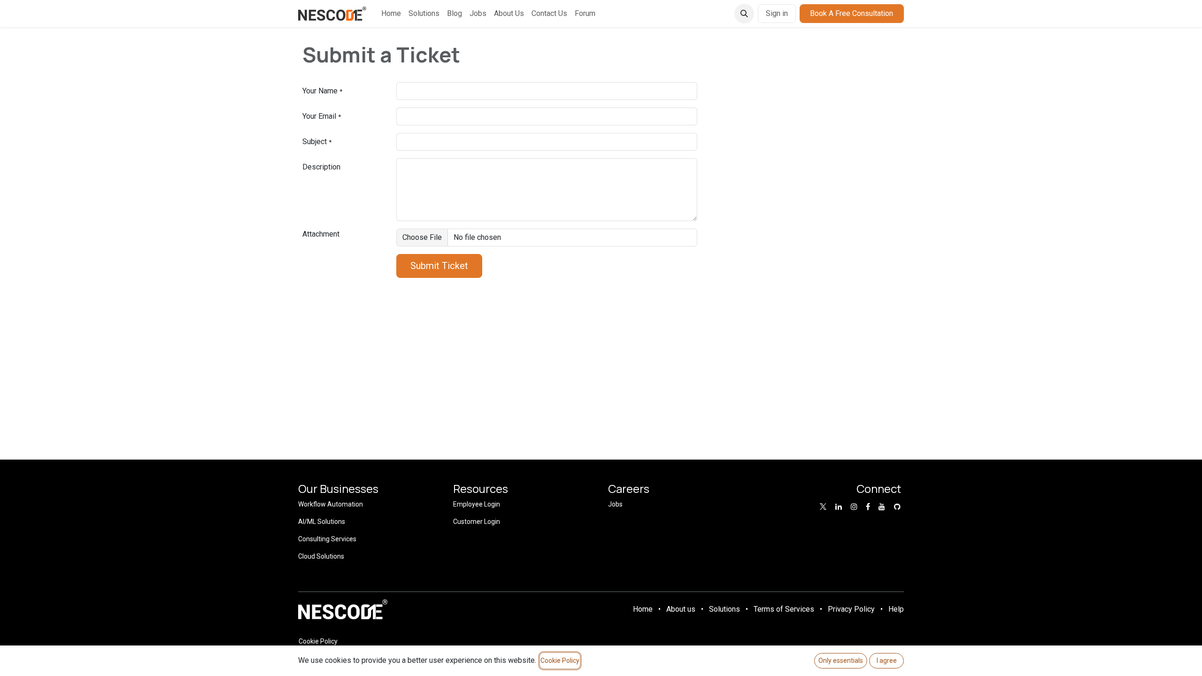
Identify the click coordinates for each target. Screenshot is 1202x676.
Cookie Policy (318, 641)
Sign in (777, 13)
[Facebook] (868, 506)
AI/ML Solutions (321, 521)
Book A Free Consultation (851, 13)
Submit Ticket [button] (439, 265)
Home (643, 609)
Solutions (724, 609)
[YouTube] (882, 506)
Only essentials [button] (840, 660)
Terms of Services (784, 609)
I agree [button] (887, 660)
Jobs (615, 504)
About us (680, 609)
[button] (744, 13)
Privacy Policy (851, 609)
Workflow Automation (330, 504)
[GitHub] (897, 506)
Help (896, 609)
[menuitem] (391, 13)
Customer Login (476, 521)
